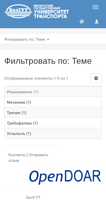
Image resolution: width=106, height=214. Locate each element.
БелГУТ (33, 197)
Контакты (16, 154)
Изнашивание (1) (22, 91)
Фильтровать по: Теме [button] (25, 39)
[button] (82, 21)
